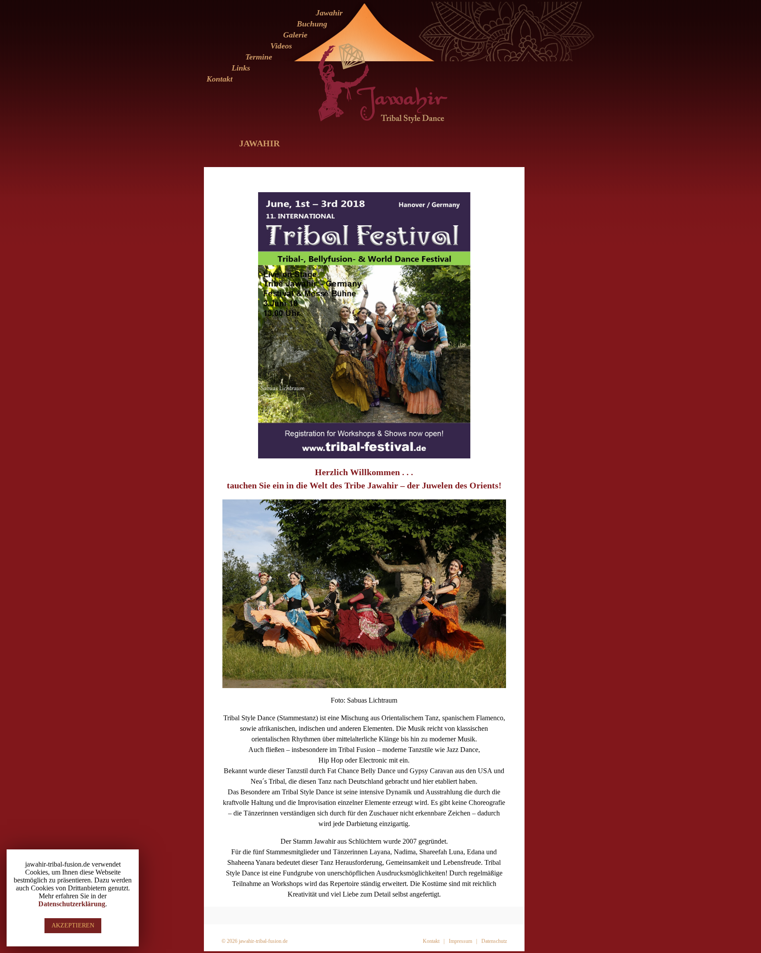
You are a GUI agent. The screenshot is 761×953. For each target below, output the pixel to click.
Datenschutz (494, 941)
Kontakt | (433, 941)
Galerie (295, 34)
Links (241, 67)
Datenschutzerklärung (71, 904)
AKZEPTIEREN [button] (73, 925)
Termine (258, 56)
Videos (281, 45)
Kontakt (220, 78)
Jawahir (329, 12)
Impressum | (463, 941)
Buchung (312, 23)
